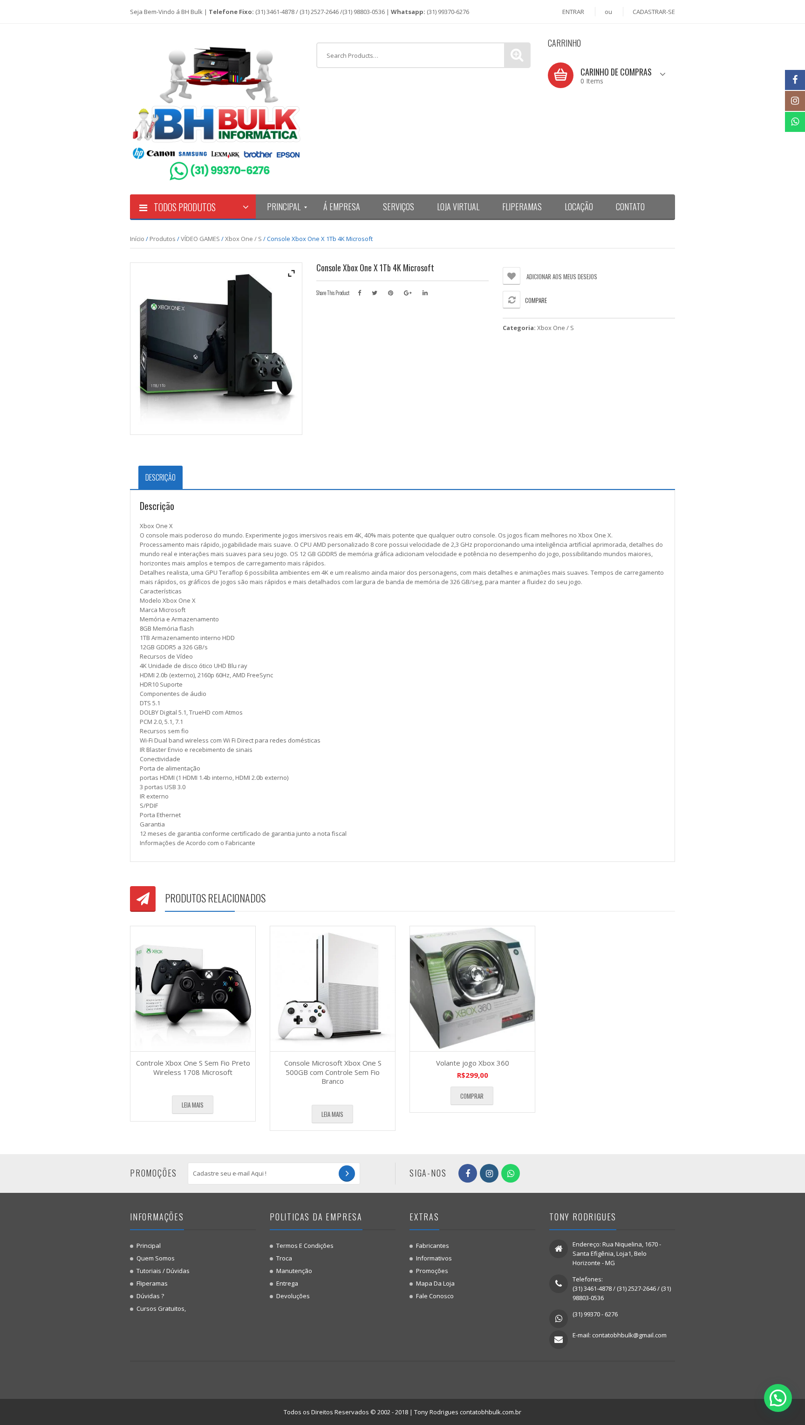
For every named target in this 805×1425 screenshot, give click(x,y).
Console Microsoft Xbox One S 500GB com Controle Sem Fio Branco (333, 1072)
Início (137, 238)
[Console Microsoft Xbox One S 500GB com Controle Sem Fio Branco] (332, 988)
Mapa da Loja (435, 1283)
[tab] (160, 477)
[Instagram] (795, 101)
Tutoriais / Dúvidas (163, 1271)
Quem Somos (155, 1258)
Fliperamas (152, 1283)
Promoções (432, 1271)
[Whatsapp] (795, 122)
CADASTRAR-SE (654, 11)
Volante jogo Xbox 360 (472, 1062)
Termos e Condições (305, 1245)
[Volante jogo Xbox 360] (472, 988)
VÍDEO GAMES (200, 238)
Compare (536, 300)
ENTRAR (573, 11)
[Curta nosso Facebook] (795, 80)
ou (608, 11)
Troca (284, 1258)
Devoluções (293, 1296)
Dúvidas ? (150, 1296)
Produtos (163, 238)
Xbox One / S (243, 238)
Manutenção (294, 1271)
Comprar (472, 1096)
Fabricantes (432, 1245)
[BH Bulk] (216, 108)
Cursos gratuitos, (161, 1308)
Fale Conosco (435, 1296)
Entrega (287, 1283)
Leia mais (193, 1104)
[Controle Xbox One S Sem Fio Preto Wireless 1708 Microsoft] (192, 988)
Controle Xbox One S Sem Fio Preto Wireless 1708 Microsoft (193, 1067)
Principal (148, 1245)
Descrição (160, 477)
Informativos (434, 1258)
